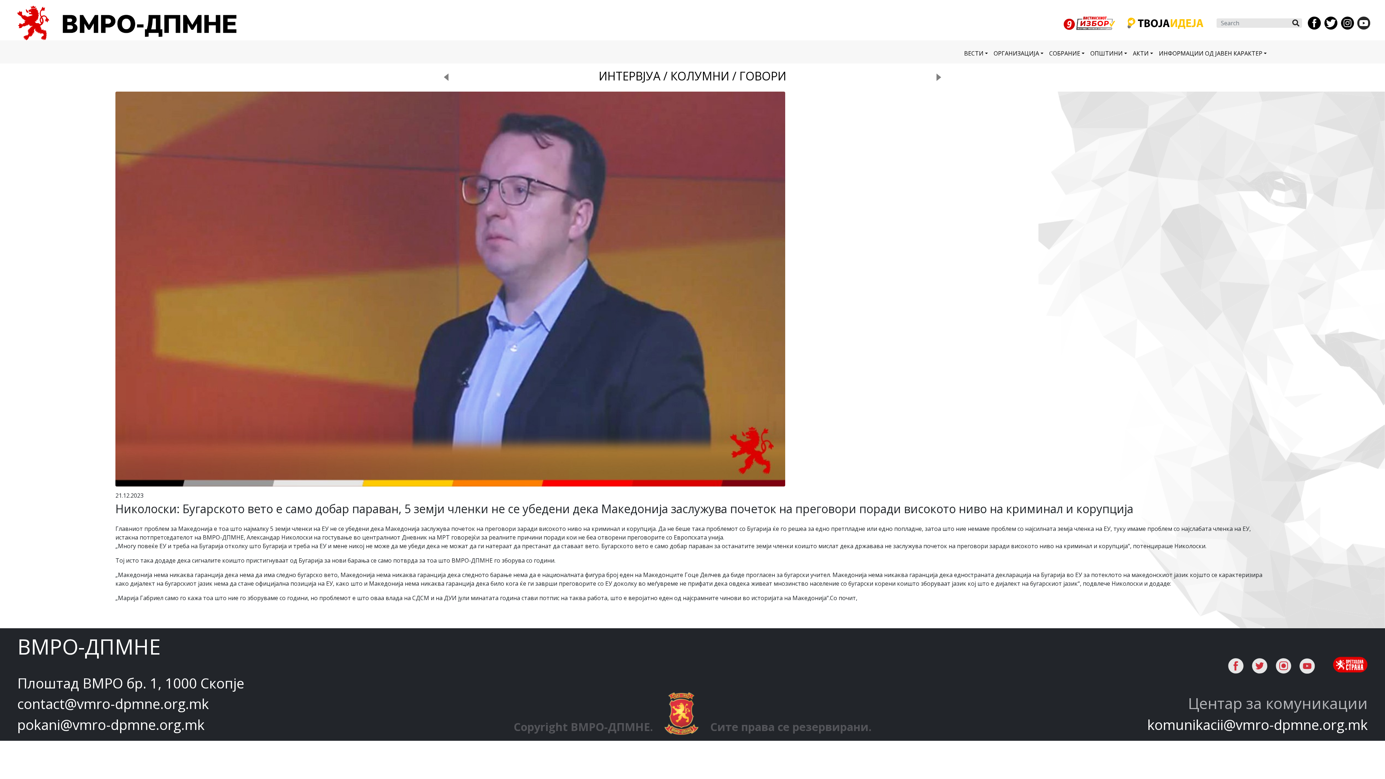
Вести (974, 53)
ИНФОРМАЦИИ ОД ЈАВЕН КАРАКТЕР (1210, 53)
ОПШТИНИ (1106, 53)
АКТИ (1141, 53)
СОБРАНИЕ (1064, 53)
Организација (1016, 53)
